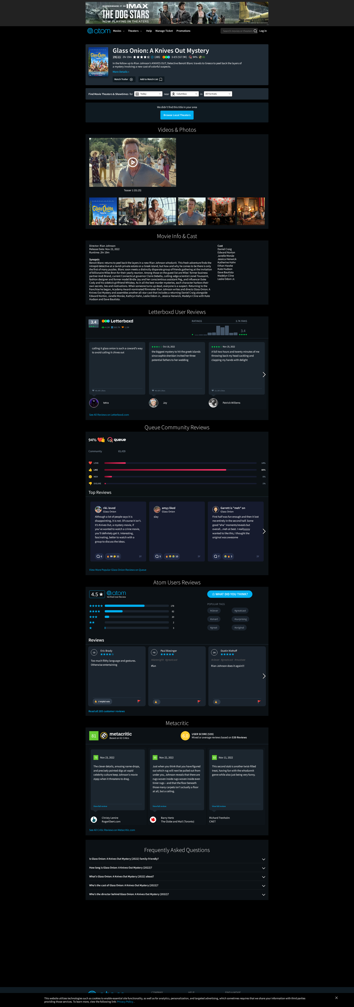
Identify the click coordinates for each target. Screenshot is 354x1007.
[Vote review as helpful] (156, 701)
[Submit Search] (255, 31)
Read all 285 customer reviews (106, 711)
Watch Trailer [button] (121, 79)
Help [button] (149, 30)
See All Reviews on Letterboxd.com (109, 414)
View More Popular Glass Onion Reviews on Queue (117, 569)
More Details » (121, 71)
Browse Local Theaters (177, 115)
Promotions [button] (183, 30)
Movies (117, 30)
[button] (148, 94)
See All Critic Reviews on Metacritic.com (112, 830)
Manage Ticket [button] (164, 30)
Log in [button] (263, 30)
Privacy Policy (125, 1001)
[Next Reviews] (263, 374)
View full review (100, 806)
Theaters (133, 30)
